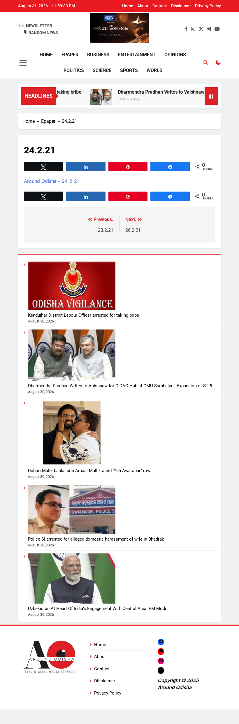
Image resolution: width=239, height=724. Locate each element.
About (142, 5)
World (154, 70)
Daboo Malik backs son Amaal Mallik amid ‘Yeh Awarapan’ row (89, 470)
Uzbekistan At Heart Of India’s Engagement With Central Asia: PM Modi (97, 608)
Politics (74, 70)
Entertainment (137, 54)
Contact (159, 5)
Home (127, 5)
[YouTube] (161, 651)
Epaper (69, 54)
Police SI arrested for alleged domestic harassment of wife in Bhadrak (96, 539)
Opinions (175, 54)
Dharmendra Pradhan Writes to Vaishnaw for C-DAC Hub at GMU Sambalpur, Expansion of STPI (120, 385)
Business (98, 54)
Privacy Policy (208, 5)
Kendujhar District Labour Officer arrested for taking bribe (83, 315)
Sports (129, 70)
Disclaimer (181, 5)
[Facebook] (161, 642)
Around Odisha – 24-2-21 (51, 181)
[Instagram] (161, 661)
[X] (161, 670)
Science (102, 70)
